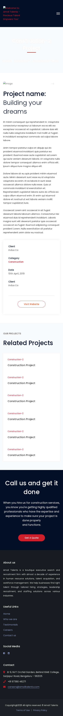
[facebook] (4, 653)
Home (6, 60)
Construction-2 (22, 60)
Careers (8, 630)
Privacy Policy (40, 710)
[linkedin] (9, 653)
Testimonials (10, 624)
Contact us (9, 635)
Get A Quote (32, 537)
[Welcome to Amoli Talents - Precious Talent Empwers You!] (13, 13)
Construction (16, 261)
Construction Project (21, 365)
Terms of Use (23, 710)
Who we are (10, 619)
